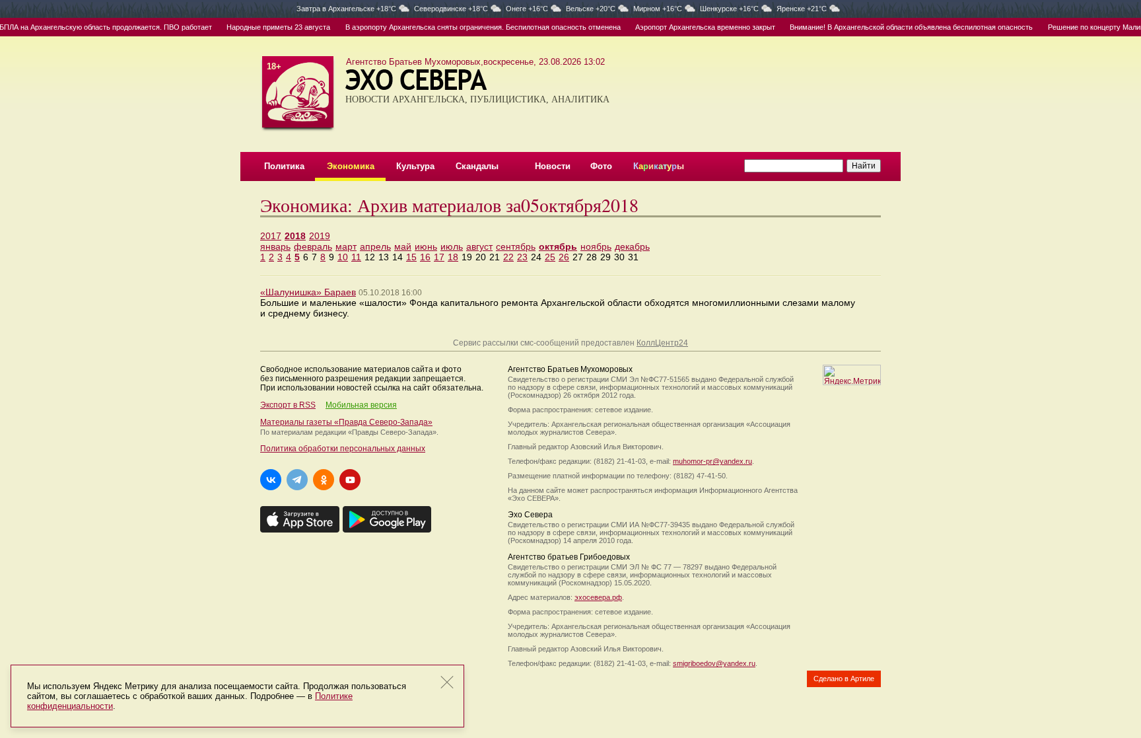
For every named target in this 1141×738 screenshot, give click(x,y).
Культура (415, 166)
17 (439, 257)
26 (564, 257)
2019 (319, 236)
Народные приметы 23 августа (269, 27)
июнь (426, 246)
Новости (552, 166)
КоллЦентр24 (662, 343)
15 (411, 257)
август (479, 246)
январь (275, 246)
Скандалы (477, 166)
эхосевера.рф (598, 597)
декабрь (632, 246)
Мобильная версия (361, 405)
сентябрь (516, 246)
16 (425, 257)
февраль (313, 246)
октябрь (558, 246)
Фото (601, 166)
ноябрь (595, 246)
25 (550, 257)
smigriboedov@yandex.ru (714, 663)
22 (508, 257)
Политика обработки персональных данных (342, 448)
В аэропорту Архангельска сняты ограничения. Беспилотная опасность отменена (473, 27)
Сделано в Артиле (843, 679)
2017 (270, 236)
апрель (375, 246)
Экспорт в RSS (288, 405)
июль (451, 246)
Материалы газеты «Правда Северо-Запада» (346, 422)
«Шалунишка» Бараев (308, 292)
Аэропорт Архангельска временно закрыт (695, 27)
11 (356, 257)
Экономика (350, 166)
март (346, 246)
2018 (295, 236)
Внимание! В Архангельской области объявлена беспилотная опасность (901, 27)
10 (342, 257)
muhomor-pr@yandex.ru (712, 461)
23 (522, 257)
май (402, 246)
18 (453, 257)
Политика (284, 166)
